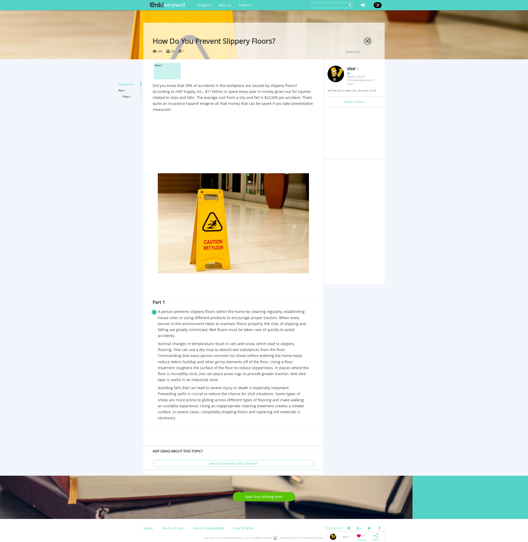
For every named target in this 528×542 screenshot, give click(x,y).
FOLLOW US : (334, 528)
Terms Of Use (173, 528)
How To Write (243, 528)
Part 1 (122, 90)
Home (148, 528)
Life (159, 51)
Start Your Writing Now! (264, 496)
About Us (225, 5)
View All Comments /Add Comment (233, 463)
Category (203, 5)
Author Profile (353, 102)
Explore (244, 5)
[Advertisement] (233, 143)
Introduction (126, 84)
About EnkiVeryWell (208, 528)
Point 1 (127, 96)
